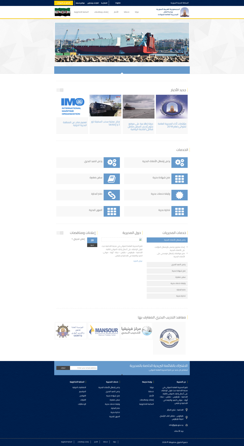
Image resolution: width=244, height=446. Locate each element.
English (118, 3)
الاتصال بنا (104, 3)
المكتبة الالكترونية (81, 12)
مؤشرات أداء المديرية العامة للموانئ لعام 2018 (172, 125)
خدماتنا (126, 12)
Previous (58, 58)
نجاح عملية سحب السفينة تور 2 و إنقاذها (105, 123)
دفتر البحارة (115, 408)
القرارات (83, 399)
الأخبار (116, 12)
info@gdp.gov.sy (176, 425)
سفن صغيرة (115, 399)
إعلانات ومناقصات (101, 12)
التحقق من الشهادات (63, 2)
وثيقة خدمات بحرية (112, 404)
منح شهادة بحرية (113, 395)
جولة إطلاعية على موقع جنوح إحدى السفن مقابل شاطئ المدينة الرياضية (140, 126)
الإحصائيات (82, 404)
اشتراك (63, 367)
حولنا (137, 12)
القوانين (82, 395)
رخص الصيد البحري (113, 391)
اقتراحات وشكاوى (93, 3)
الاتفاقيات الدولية (79, 387)
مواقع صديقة (80, 3)
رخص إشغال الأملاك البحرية (109, 387)
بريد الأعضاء (178, 431)
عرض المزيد (137, 261)
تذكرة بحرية (115, 412)
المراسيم (82, 391)
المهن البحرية (114, 416)
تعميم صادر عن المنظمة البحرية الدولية (75, 123)
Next (64, 58)
